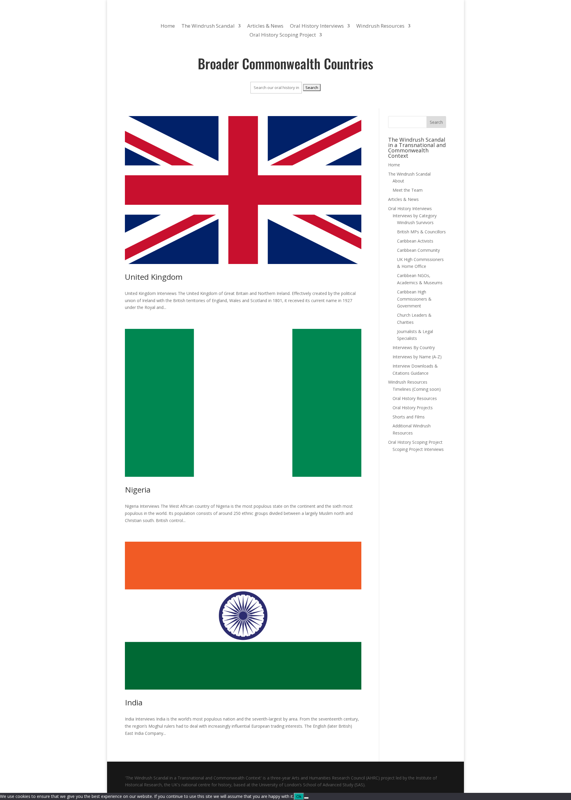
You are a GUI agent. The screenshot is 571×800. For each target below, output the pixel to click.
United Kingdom (154, 276)
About (398, 181)
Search (436, 122)
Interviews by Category (415, 215)
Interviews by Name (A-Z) (417, 357)
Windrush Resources (380, 26)
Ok (299, 796)
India (133, 702)
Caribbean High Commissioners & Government (414, 299)
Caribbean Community (418, 250)
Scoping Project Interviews (418, 449)
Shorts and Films (409, 417)
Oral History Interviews (317, 26)
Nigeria (137, 489)
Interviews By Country (414, 347)
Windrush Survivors (415, 222)
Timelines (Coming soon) (417, 389)
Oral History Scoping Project (283, 35)
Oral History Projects (413, 407)
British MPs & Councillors (421, 232)
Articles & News (265, 26)
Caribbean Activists (415, 241)
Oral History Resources (415, 398)
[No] (306, 798)
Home (168, 26)
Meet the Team (408, 190)
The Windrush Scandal (208, 26)
